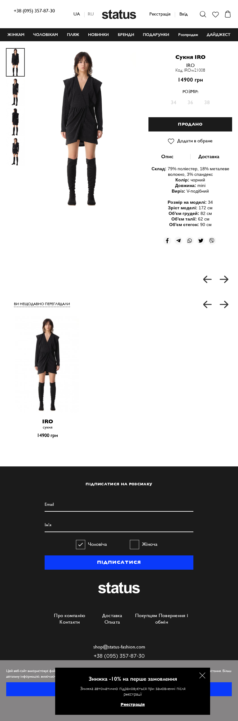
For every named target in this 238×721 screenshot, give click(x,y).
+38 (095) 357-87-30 (34, 11)
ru (91, 13)
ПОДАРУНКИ (156, 34)
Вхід (183, 13)
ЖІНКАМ (15, 34)
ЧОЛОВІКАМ (45, 34)
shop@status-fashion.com (119, 647)
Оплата (112, 622)
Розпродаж (188, 34)
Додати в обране (195, 141)
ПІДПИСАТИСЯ (119, 562)
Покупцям (146, 615)
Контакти (70, 622)
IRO (190, 65)
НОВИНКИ (98, 34)
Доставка (208, 156)
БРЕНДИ (126, 34)
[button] (207, 305)
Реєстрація (159, 13)
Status (119, 14)
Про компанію (69, 615)
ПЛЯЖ (73, 34)
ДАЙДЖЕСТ (219, 34)
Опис (167, 156)
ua (76, 13)
